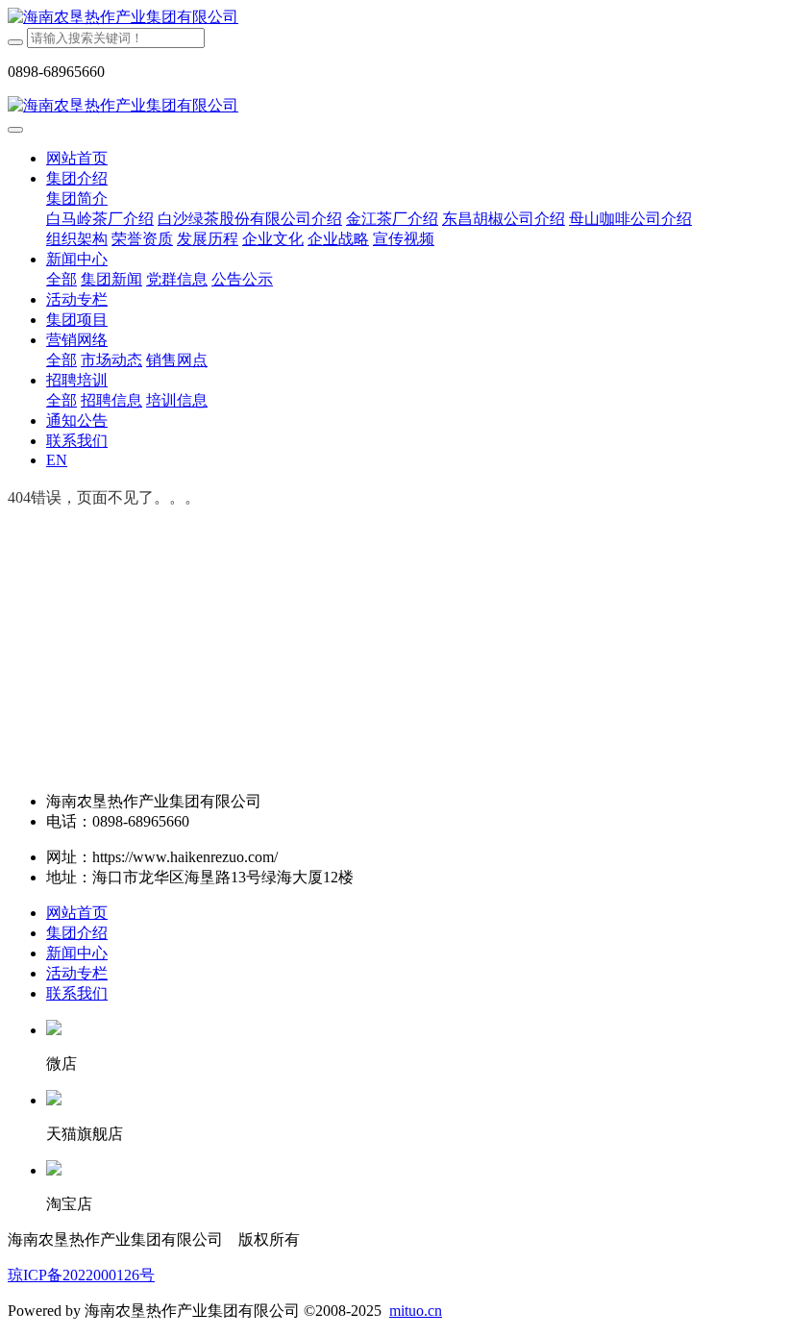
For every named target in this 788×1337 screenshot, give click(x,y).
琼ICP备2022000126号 (81, 1275)
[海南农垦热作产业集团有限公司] (394, 18)
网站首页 (77, 158)
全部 (61, 279)
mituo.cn (415, 1310)
